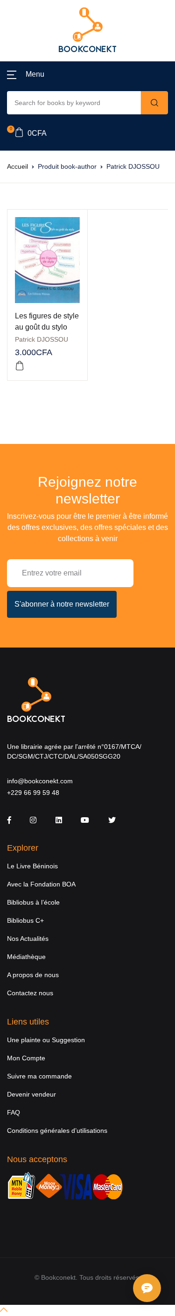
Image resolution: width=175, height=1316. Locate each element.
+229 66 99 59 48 (33, 792)
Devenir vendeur (31, 1094)
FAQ (13, 1112)
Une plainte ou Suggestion (46, 1040)
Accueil (17, 166)
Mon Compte (26, 1058)
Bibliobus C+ (25, 920)
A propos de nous (33, 975)
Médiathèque (26, 956)
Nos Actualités (28, 938)
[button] (25, 74)
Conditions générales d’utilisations (57, 1130)
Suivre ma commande (39, 1076)
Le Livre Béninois (32, 866)
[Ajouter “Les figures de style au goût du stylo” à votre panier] (19, 366)
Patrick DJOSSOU (41, 339)
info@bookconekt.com (40, 781)
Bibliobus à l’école (33, 902)
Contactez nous (30, 993)
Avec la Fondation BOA (41, 884)
